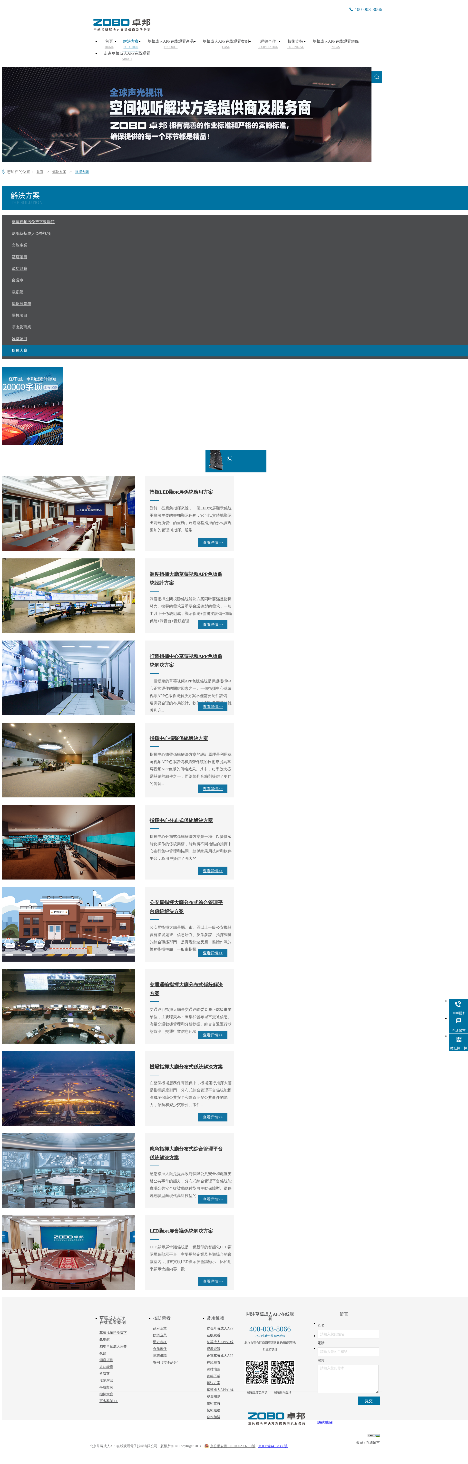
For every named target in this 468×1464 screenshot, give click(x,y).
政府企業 (160, 1328)
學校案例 (106, 1387)
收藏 (359, 1443)
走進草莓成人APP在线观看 (127, 56)
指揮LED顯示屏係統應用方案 (181, 492)
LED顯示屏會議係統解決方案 (181, 1231)
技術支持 (295, 44)
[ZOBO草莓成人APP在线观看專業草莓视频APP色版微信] (257, 1372)
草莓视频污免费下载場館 (113, 1336)
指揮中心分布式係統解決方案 (181, 820)
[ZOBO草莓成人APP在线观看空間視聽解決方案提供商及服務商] (121, 29)
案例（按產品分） (166, 1362)
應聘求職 (160, 1356)
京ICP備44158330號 (273, 1446)
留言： (323, 1360)
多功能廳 (106, 1367)
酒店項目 (106, 1360)
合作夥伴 (160, 1349)
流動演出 (106, 1380)
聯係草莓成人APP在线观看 (220, 1332)
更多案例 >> (108, 1401)
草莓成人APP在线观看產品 (170, 44)
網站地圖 (213, 1369)
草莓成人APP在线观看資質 (220, 1345)
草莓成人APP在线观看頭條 (335, 44)
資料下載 (213, 1376)
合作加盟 (213, 1417)
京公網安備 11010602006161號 (232, 1446)
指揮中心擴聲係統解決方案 (179, 738)
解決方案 (131, 44)
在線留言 (373, 1443)
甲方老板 (160, 1342)
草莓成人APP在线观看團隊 (220, 1393)
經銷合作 (268, 44)
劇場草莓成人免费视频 (113, 1350)
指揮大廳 (82, 172)
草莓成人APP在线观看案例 (226, 44)
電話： (323, 1343)
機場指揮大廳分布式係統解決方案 (186, 1066)
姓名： (323, 1325)
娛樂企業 (160, 1335)
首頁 (109, 44)
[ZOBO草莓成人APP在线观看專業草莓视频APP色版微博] (282, 1372)
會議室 (104, 1374)
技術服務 (213, 1410)
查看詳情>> (213, 542)
